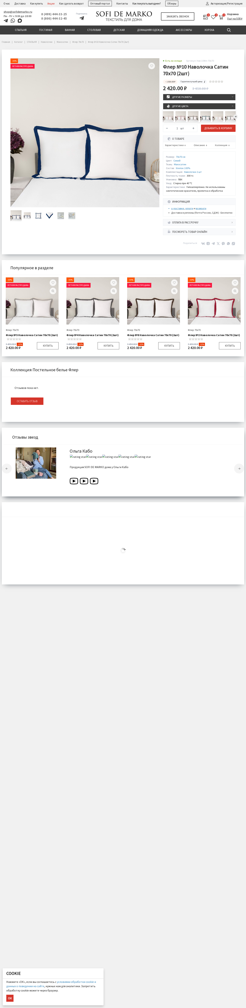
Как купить (36, 3)
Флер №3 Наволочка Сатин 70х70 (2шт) (32, 335)
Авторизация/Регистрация (226, 3)
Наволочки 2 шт (193, 172)
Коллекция (221, 145)
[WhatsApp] (228, 243)
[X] (218, 243)
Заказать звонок (177, 16)
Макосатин (180, 164)
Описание (199, 145)
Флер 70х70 (12, 330)
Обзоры (171, 3)
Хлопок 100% (183, 168)
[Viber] (223, 243)
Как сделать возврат (71, 3)
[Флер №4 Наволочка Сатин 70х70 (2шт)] (230, 116)
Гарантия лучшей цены (191, 81)
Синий (176, 160)
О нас (7, 3)
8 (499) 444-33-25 (54, 14)
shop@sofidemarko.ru (18, 11)
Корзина (233, 14)
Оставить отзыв (27, 401)
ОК (10, 998)
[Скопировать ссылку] (233, 243)
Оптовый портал (100, 3)
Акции (51, 3)
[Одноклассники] (208, 243)
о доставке (177, 208)
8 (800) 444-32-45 (54, 18)
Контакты (122, 3)
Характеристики (174, 145)
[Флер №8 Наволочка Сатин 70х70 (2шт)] (193, 116)
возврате (201, 208)
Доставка (20, 3)
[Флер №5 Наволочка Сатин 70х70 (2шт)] (218, 116)
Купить (48, 345)
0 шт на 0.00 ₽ (234, 18)
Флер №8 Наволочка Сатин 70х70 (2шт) (153, 335)
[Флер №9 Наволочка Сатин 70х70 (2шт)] (180, 116)
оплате (189, 208)
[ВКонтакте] (203, 243)
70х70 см (180, 156)
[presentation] (235, 116)
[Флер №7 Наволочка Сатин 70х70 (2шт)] (205, 116)
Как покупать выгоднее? (146, 3)
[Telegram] (213, 243)
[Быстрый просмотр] (53, 291)
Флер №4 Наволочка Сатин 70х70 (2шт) (92, 335)
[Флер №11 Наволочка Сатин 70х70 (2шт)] (168, 116)
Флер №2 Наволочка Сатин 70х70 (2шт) (214, 335)
